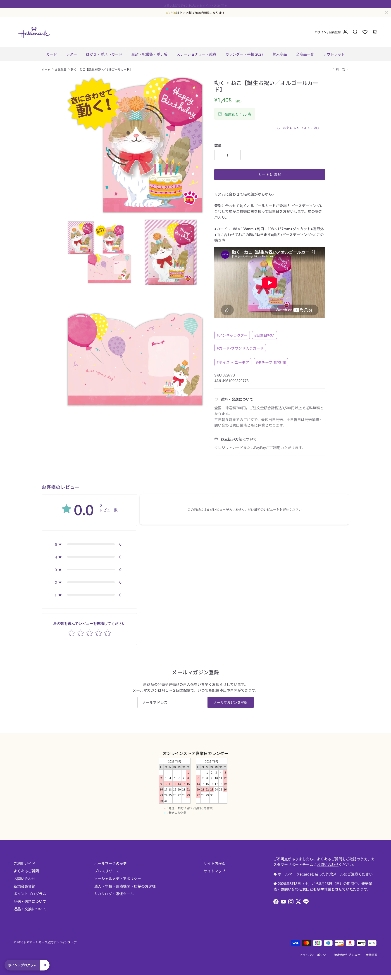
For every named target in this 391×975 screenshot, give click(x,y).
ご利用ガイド (24, 863)
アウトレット (334, 54)
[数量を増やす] (236, 155)
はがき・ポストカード (104, 54)
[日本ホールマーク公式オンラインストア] (34, 32)
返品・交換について (30, 908)
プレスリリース (106, 870)
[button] (89, 544)
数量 (218, 145)
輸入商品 (279, 54)
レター (71, 54)
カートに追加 (269, 174)
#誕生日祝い (264, 335)
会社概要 (371, 955)
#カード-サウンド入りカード (240, 348)
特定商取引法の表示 (347, 955)
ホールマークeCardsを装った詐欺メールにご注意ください (325, 874)
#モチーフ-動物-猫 (271, 362)
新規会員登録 (24, 886)
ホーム (46, 69)
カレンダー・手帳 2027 (244, 54)
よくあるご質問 (26, 870)
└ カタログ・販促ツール (114, 893)
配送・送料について (30, 901)
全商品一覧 (305, 54)
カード (51, 54)
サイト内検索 (214, 863)
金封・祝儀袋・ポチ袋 (149, 54)
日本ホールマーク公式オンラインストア (50, 942)
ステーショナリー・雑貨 (196, 54)
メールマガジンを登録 (230, 702)
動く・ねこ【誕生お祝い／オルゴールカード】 (101, 69)
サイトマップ (214, 870)
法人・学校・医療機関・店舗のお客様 (125, 886)
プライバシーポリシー (314, 955)
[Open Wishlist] (364, 32)
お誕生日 (61, 69)
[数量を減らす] (218, 155)
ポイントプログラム (215, 4)
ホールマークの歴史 (110, 863)
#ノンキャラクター (232, 335)
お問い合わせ (24, 878)
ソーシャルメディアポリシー (117, 878)
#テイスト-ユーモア (233, 362)
